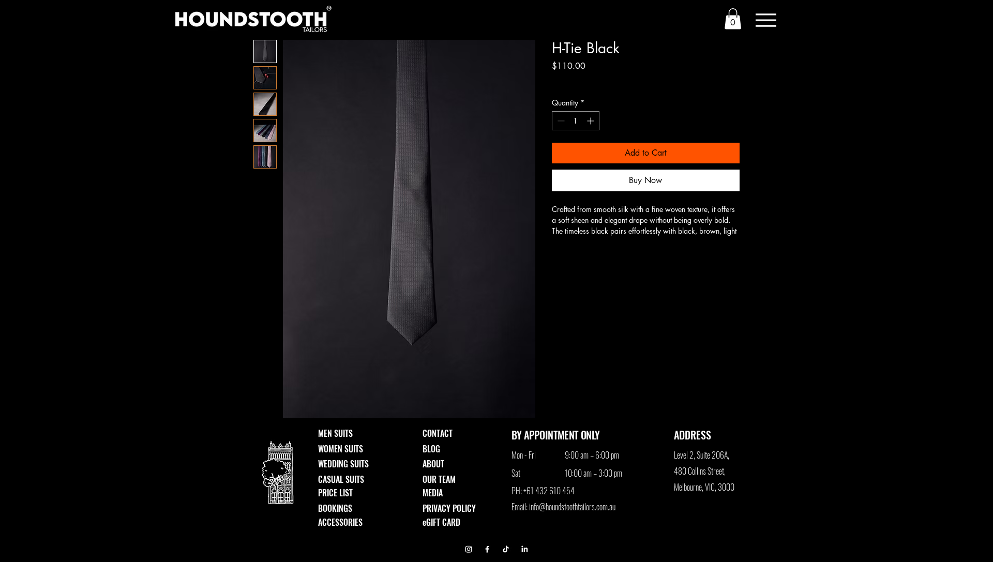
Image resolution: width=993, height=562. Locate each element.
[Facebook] (487, 549)
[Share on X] (617, 259)
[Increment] (591, 121)
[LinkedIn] (524, 549)
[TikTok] (505, 549)
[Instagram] (468, 549)
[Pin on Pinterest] (578, 259)
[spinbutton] (575, 121)
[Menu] (765, 20)
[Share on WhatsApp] (598, 259)
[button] (733, 18)
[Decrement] (559, 121)
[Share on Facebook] (558, 259)
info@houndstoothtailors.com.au (572, 506)
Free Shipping (573, 80)
